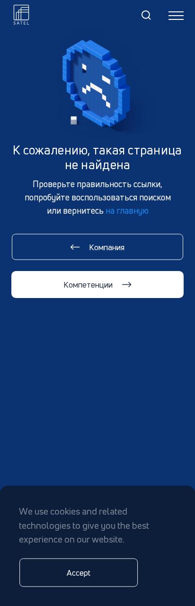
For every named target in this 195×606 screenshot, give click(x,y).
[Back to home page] (21, 15)
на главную (127, 210)
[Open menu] (176, 15)
